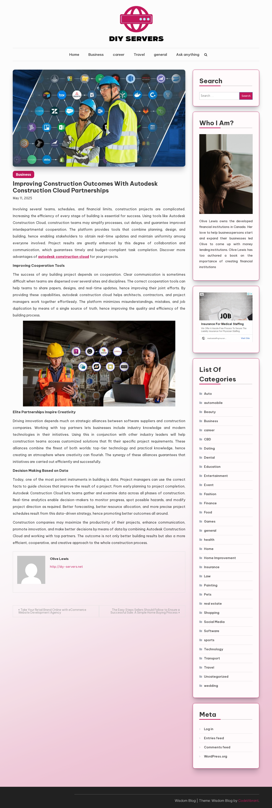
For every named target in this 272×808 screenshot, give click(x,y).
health (209, 540)
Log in (208, 729)
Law (207, 576)
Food (208, 512)
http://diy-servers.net (66, 567)
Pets (207, 594)
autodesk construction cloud (63, 256)
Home (74, 54)
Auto (208, 394)
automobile (213, 403)
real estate (213, 603)
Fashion (210, 494)
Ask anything (187, 54)
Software (211, 631)
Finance (210, 503)
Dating (209, 448)
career (119, 54)
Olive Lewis (59, 559)
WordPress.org (215, 756)
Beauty (210, 412)
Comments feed (217, 747)
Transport (212, 658)
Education (212, 467)
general (160, 54)
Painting (210, 585)
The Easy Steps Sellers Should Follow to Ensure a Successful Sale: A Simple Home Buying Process (145, 611)
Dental (209, 457)
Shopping (211, 613)
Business (96, 54)
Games (209, 521)
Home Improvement (220, 558)
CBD (207, 439)
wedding (211, 686)
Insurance (212, 567)
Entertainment (216, 476)
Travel (139, 54)
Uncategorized (216, 677)
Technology (213, 649)
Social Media (214, 622)
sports (209, 640)
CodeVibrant (248, 800)
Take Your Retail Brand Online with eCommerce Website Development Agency (52, 611)
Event (209, 485)
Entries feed (214, 738)
